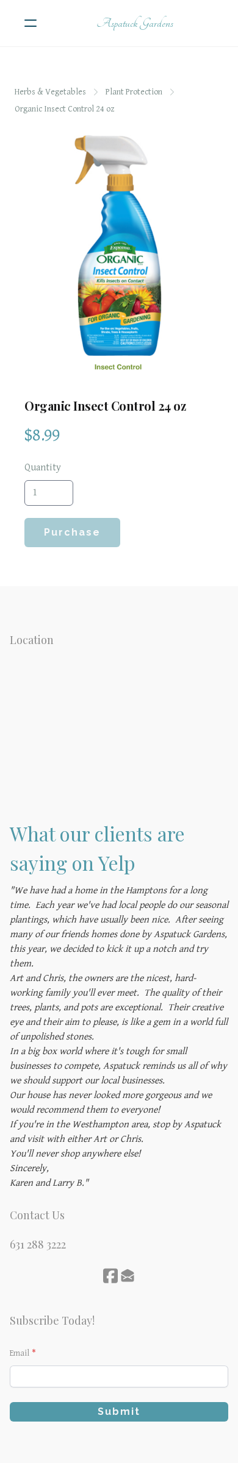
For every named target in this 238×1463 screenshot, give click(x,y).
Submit (119, 1411)
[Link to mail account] (127, 1275)
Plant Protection (134, 92)
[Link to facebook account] (110, 1275)
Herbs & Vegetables (50, 92)
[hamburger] (30, 23)
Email (19, 1353)
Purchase (72, 532)
